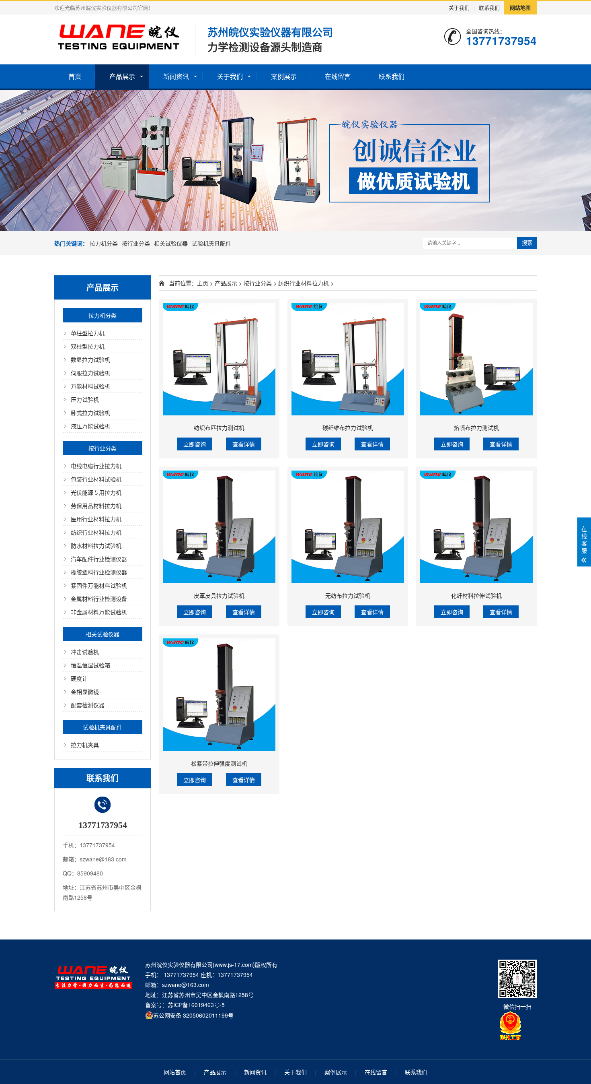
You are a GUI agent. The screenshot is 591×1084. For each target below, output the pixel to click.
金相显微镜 (85, 692)
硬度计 (79, 678)
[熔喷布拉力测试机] (476, 359)
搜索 (527, 243)
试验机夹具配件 (211, 243)
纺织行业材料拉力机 (96, 532)
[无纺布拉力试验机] (347, 527)
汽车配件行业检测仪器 (99, 559)
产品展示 (122, 76)
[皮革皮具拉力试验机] (219, 527)
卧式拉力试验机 (90, 413)
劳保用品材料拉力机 (96, 506)
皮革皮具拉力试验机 (219, 595)
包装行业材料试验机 (96, 479)
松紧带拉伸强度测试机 (219, 763)
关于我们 (459, 7)
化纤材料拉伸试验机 (476, 595)
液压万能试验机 (90, 426)
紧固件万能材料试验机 (99, 585)
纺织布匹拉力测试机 (219, 427)
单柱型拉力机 (88, 333)
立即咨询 (194, 444)
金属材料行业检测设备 (99, 599)
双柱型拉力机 (88, 346)
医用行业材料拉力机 (96, 519)
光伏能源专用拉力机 (96, 492)
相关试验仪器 (171, 243)
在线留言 (338, 76)
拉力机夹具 (85, 745)
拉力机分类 (104, 243)
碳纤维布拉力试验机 (347, 427)
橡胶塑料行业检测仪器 (99, 572)
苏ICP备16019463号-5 (196, 1005)
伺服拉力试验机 (90, 373)
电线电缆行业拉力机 (96, 466)
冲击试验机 (85, 652)
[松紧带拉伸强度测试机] (219, 694)
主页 (202, 283)
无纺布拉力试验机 (347, 595)
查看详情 (243, 444)
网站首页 (175, 1072)
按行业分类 (136, 243)
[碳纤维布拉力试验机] (347, 359)
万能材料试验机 (90, 386)
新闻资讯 (176, 76)
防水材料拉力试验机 (96, 545)
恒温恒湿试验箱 (90, 665)
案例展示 (284, 76)
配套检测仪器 (88, 705)
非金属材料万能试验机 (99, 612)
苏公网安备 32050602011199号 (193, 1015)
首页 (74, 76)
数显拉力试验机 (90, 359)
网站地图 (520, 7)
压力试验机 (85, 399)
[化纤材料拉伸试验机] (476, 527)
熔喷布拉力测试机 (476, 427)
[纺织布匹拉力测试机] (219, 359)
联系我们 (489, 7)
